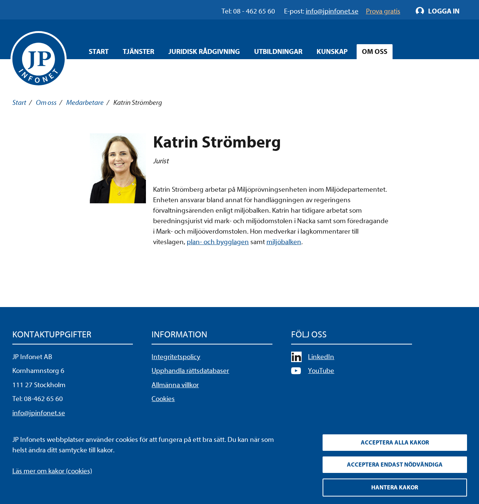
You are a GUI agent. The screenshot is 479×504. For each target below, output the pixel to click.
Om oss (374, 52)
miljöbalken (283, 242)
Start (99, 52)
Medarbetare (85, 102)
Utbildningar (278, 52)
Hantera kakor (394, 487)
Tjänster (138, 52)
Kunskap (332, 52)
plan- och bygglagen (218, 242)
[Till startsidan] (38, 59)
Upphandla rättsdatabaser (190, 371)
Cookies (163, 399)
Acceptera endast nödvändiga (395, 464)
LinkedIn (321, 357)
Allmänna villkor (175, 385)
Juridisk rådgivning (204, 52)
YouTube (321, 371)
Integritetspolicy (176, 357)
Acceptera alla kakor (395, 442)
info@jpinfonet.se (38, 413)
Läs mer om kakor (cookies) (52, 471)
